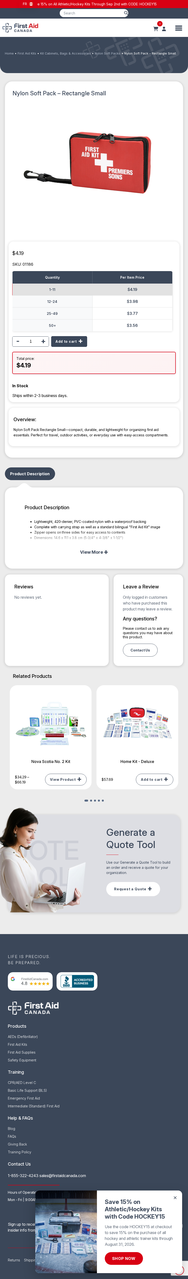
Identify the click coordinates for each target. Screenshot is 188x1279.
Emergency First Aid (24, 1098)
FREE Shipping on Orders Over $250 (136, 4)
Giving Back (17, 1144)
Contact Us (140, 650)
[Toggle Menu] (178, 27)
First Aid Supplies (21, 1052)
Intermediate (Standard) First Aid (33, 1106)
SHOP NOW (124, 1258)
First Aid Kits (27, 53)
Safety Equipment (22, 1060)
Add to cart (66, 341)
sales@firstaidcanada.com (62, 1175)
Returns (14, 1260)
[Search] (126, 13)
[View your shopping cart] (155, 29)
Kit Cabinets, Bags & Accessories (65, 53)
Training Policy (19, 1152)
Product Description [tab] (30, 473)
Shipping (31, 1260)
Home (9, 53)
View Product (63, 779)
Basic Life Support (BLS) (27, 1090)
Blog (11, 1128)
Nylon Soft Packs (107, 53)
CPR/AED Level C (22, 1083)
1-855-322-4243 (23, 1175)
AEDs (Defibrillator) (23, 1037)
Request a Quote (130, 889)
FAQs (12, 1136)
